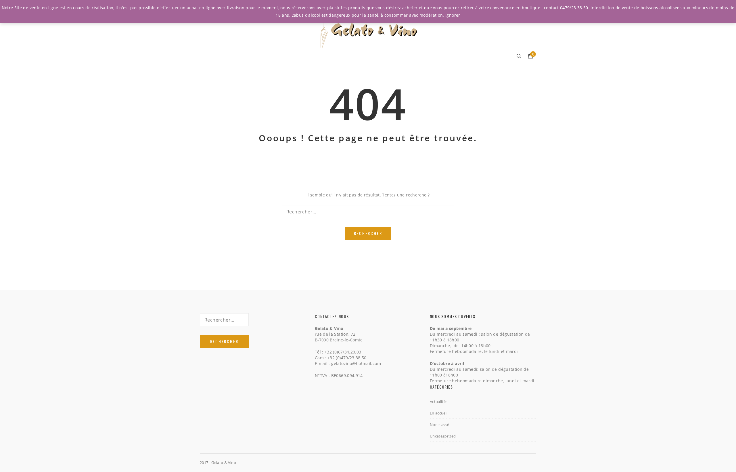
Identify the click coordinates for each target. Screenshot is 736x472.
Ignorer (452, 15)
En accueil (439, 413)
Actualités (439, 401)
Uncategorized (443, 436)
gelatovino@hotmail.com (356, 363)
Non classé (439, 424)
